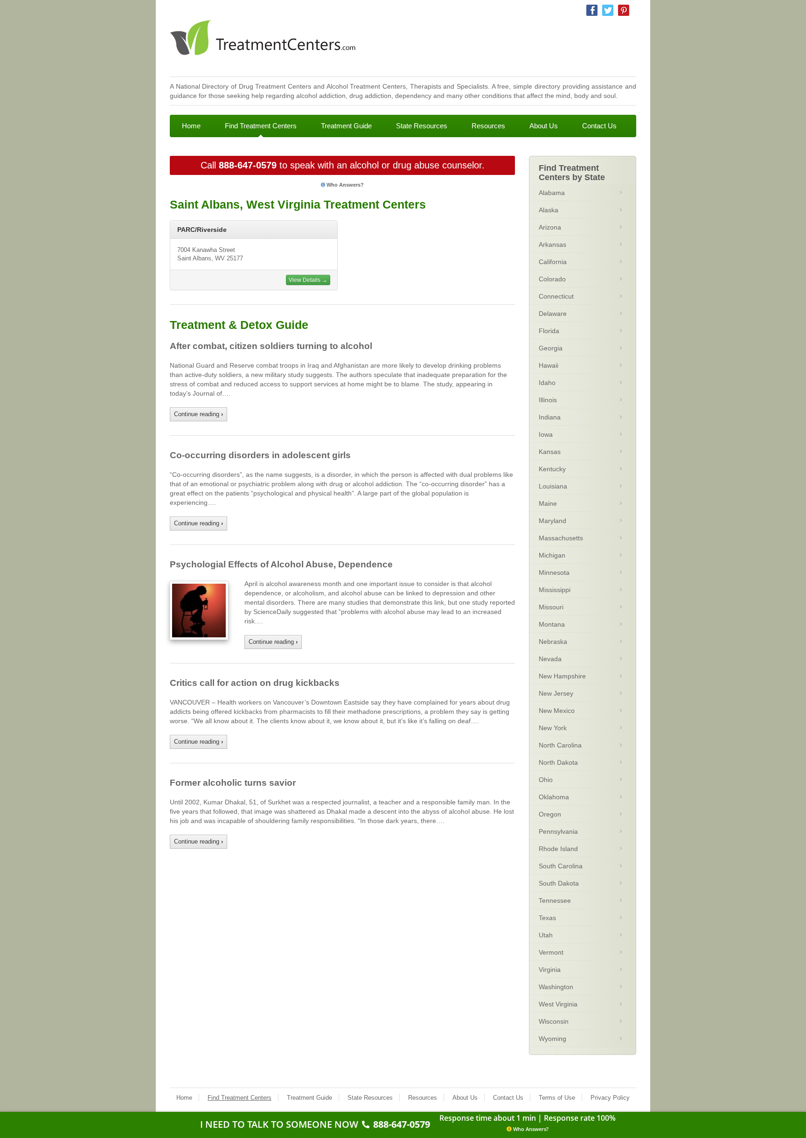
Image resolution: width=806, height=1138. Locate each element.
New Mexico (557, 710)
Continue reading (198, 414)
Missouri (551, 607)
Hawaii (548, 365)
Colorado (552, 279)
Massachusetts (561, 538)
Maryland (552, 520)
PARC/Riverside (202, 229)
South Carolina (561, 866)
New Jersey (556, 693)
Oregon (550, 814)
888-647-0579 (248, 165)
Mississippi (554, 589)
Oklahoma (554, 797)
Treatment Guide (346, 126)
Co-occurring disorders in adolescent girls (260, 455)
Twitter (607, 10)
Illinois (548, 400)
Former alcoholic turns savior (233, 783)
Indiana (550, 417)
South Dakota (559, 883)
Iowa (546, 434)
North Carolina (560, 745)
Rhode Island (558, 848)
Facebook (592, 10)
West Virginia (558, 1004)
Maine (548, 503)
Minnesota (554, 572)
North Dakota (558, 762)
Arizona (550, 227)
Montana (552, 624)
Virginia (550, 969)
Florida (549, 331)
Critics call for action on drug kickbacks (255, 683)
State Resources (421, 126)
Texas (547, 918)
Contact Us (599, 126)
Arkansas (552, 244)
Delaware (553, 313)
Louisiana (553, 486)
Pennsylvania (558, 831)
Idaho (547, 382)
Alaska (548, 210)
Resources (488, 126)
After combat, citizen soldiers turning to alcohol (271, 346)
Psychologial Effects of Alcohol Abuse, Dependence (281, 564)
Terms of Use (557, 1097)
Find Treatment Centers (261, 126)
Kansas (550, 451)
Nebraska (553, 641)
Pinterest (623, 10)
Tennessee (555, 900)
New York (553, 728)
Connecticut (556, 296)
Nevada (550, 659)
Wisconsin (554, 1021)
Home (191, 126)
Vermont (551, 952)
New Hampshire (562, 676)
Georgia (551, 348)
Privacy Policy (610, 1097)
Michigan (552, 555)
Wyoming (552, 1038)
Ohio (546, 779)
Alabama (552, 192)
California (553, 261)
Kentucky (552, 469)
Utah (546, 935)
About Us (543, 126)
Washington (556, 987)
